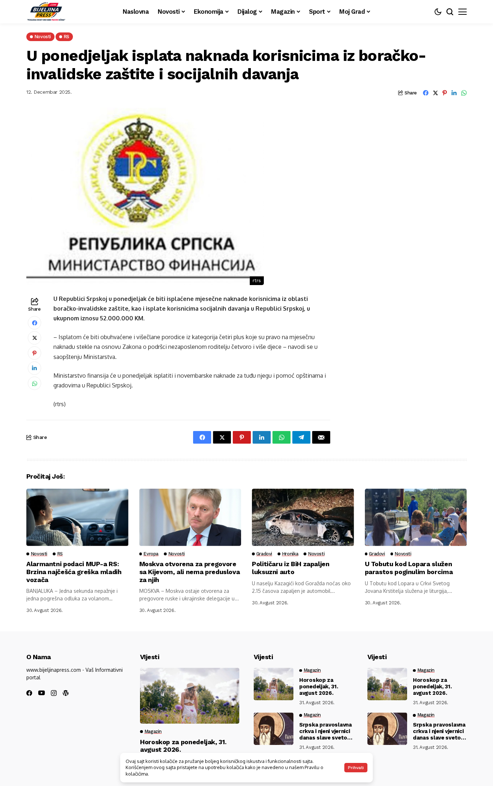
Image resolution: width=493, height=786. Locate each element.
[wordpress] (66, 693)
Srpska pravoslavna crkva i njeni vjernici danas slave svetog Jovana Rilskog (325, 731)
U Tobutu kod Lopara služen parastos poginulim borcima (409, 568)
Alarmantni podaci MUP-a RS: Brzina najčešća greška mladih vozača (74, 571)
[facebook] (29, 693)
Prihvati (356, 767)
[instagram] (54, 693)
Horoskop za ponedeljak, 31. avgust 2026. (318, 686)
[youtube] (41, 693)
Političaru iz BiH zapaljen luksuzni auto (291, 568)
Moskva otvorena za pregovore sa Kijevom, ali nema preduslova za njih (189, 571)
